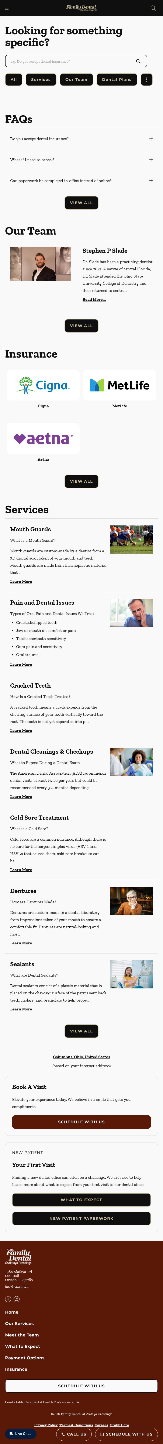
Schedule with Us (81, 1122)
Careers (101, 1425)
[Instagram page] (17, 1299)
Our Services (19, 1323)
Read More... (94, 299)
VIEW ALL (81, 202)
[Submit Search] (138, 61)
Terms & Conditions (76, 1425)
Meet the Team (22, 1335)
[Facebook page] (8, 1299)
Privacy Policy (46, 1425)
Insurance (16, 1369)
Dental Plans (117, 79)
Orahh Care (119, 1425)
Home (11, 1312)
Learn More (21, 581)
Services (41, 79)
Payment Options (25, 1357)
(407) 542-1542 (16, 1286)
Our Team (76, 79)
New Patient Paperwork (81, 1218)
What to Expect (81, 1200)
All (14, 79)
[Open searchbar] (153, 8)
